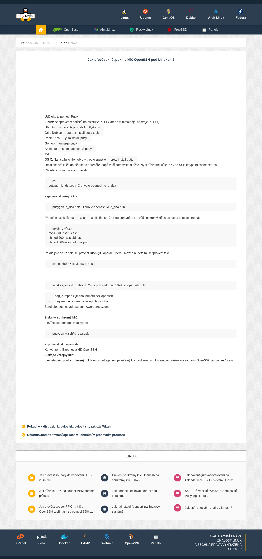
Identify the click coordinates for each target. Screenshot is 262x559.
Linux (72, 42)
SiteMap (235, 549)
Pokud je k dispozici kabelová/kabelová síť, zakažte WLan (69, 426)
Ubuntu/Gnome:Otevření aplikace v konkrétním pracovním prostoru (76, 435)
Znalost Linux (38, 42)
